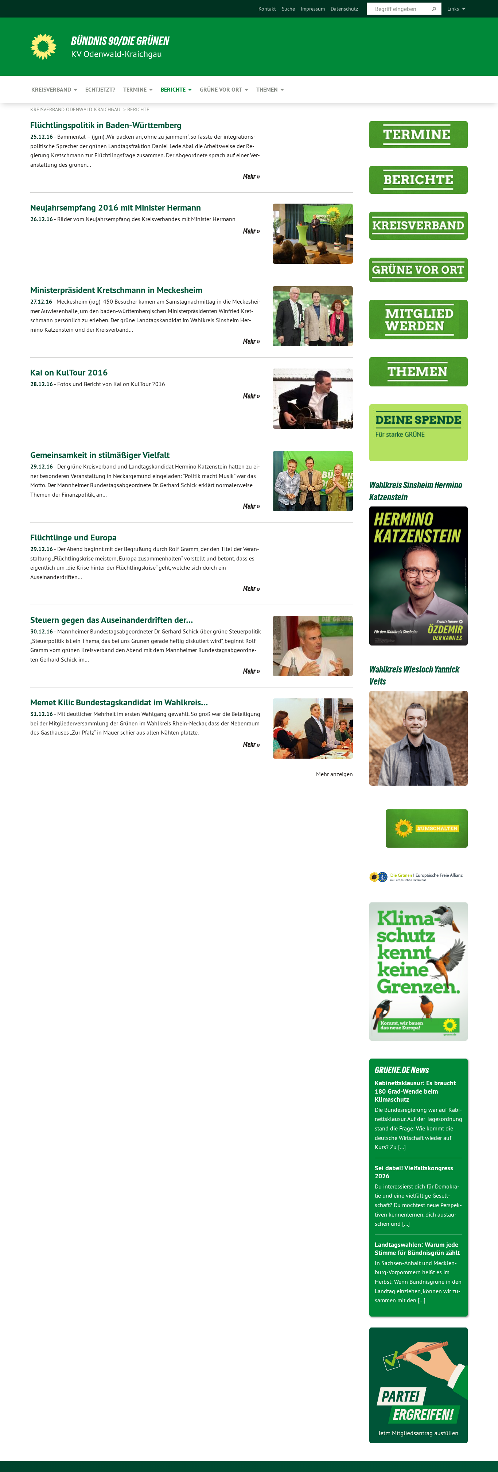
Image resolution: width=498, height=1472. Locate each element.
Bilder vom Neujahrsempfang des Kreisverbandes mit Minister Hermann (133, 219)
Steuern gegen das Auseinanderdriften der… (111, 619)
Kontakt (267, 8)
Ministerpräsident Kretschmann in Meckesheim (116, 290)
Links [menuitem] (453, 8)
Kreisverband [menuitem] (51, 89)
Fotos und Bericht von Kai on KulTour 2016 (97, 384)
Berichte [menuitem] (173, 89)
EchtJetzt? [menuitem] (100, 89)
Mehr (249, 176)
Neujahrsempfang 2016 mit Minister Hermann (115, 207)
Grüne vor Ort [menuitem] (221, 89)
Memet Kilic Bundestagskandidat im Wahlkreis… (119, 702)
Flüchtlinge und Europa (73, 537)
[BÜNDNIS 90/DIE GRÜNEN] (43, 47)
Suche (288, 8)
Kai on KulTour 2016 (69, 372)
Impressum (313, 8)
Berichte (138, 109)
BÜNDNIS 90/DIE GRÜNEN (120, 40)
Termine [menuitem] (135, 89)
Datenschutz (344, 8)
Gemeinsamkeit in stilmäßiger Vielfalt (100, 455)
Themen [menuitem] (267, 89)
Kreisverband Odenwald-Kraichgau (76, 109)
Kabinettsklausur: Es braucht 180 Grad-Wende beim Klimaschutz (415, 1091)
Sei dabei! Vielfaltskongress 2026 (414, 1172)
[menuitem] (267, 9)
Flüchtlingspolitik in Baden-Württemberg (106, 125)
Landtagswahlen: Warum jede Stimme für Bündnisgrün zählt (417, 1248)
